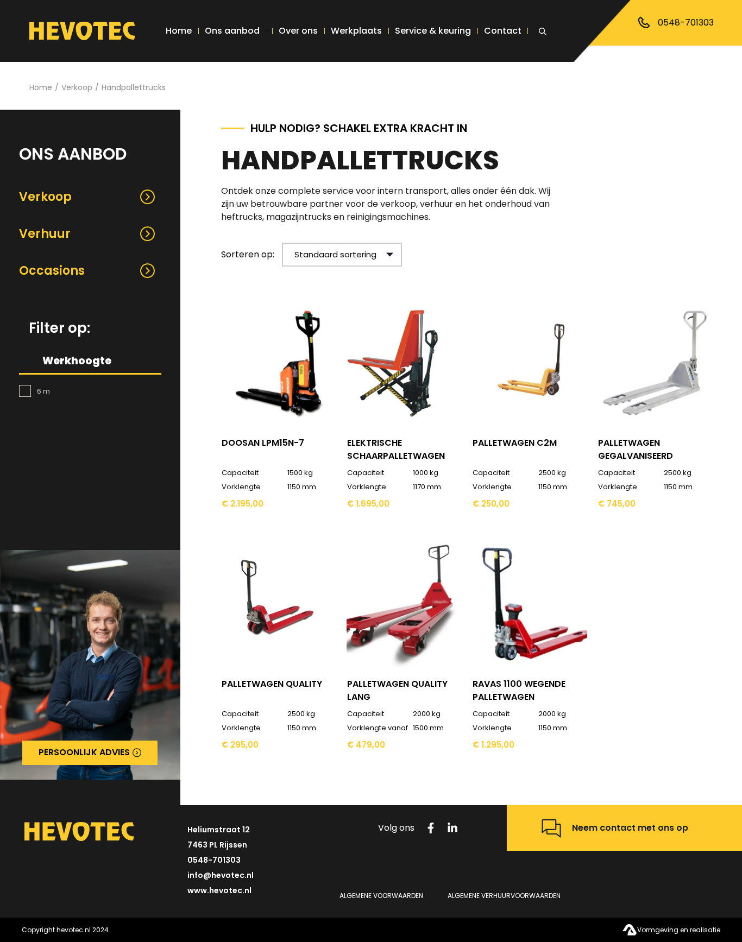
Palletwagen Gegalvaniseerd (635, 449)
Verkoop (76, 87)
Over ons (298, 30)
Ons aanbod (232, 30)
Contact (502, 30)
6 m (43, 391)
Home (179, 30)
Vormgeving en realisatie (678, 929)
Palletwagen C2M (515, 443)
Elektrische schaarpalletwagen (396, 449)
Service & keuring (433, 30)
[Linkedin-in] (452, 828)
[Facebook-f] (430, 828)
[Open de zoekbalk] (544, 30)
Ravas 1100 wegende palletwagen (519, 690)
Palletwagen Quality (272, 684)
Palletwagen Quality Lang (397, 690)
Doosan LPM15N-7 (263, 443)
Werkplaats (356, 30)
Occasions (52, 270)
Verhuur (45, 233)
